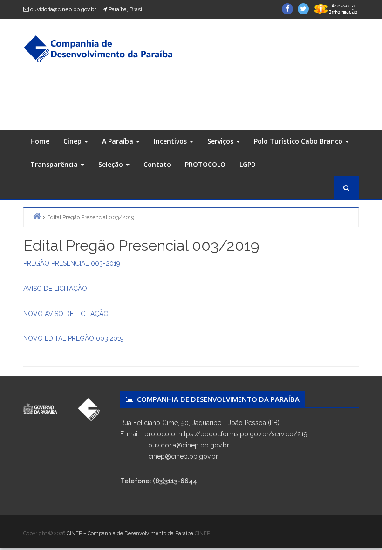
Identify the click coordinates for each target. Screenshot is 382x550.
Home (39, 141)
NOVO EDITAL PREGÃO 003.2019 (73, 338)
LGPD (247, 164)
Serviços (221, 141)
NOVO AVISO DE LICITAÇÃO (66, 313)
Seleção (111, 164)
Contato (157, 164)
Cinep (73, 141)
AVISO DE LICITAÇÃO (55, 288)
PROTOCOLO (205, 164)
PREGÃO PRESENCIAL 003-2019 (71, 263)
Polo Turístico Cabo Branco (299, 141)
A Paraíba (118, 141)
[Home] (37, 216)
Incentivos (171, 141)
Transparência (55, 164)
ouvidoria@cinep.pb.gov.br (63, 9)
